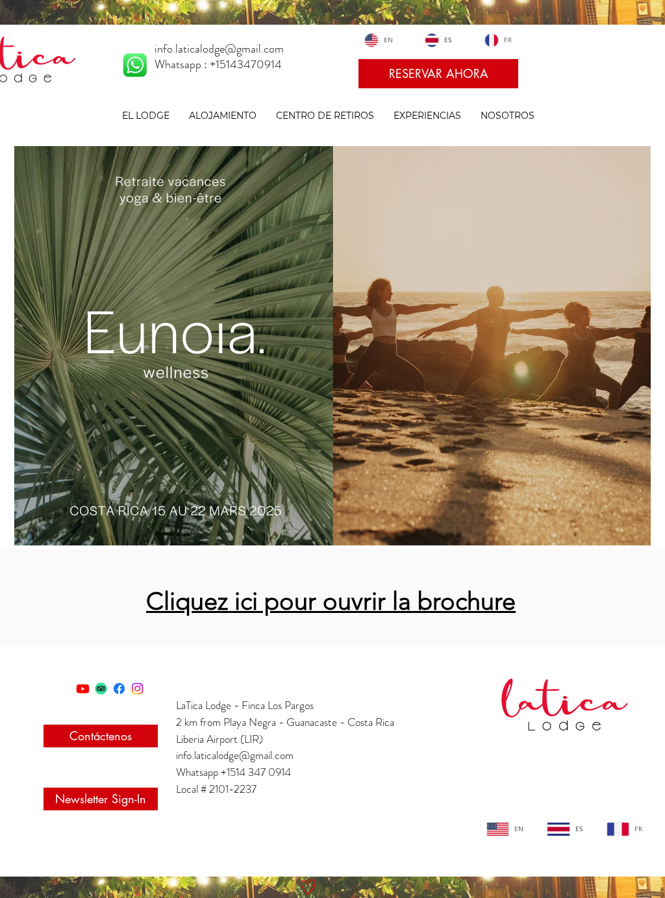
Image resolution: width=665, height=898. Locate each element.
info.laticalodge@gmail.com (235, 755)
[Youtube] (82, 688)
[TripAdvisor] (101, 688)
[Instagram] (137, 688)
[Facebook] (119, 688)
